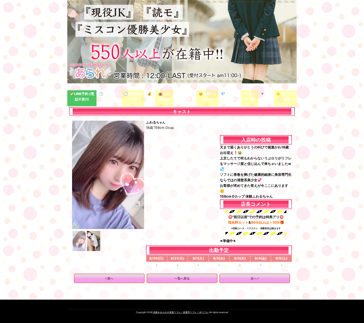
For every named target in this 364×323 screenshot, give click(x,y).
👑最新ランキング (208, 96)
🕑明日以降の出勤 (133, 96)
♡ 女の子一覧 (249, 96)
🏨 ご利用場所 (164, 96)
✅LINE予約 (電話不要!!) (82, 96)
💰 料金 (149, 96)
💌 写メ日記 (266, 96)
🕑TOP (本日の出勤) (109, 96)
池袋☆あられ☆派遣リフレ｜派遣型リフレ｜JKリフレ (181, 312)
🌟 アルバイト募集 (285, 96)
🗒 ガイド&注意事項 (185, 96)
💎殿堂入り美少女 (230, 96)
